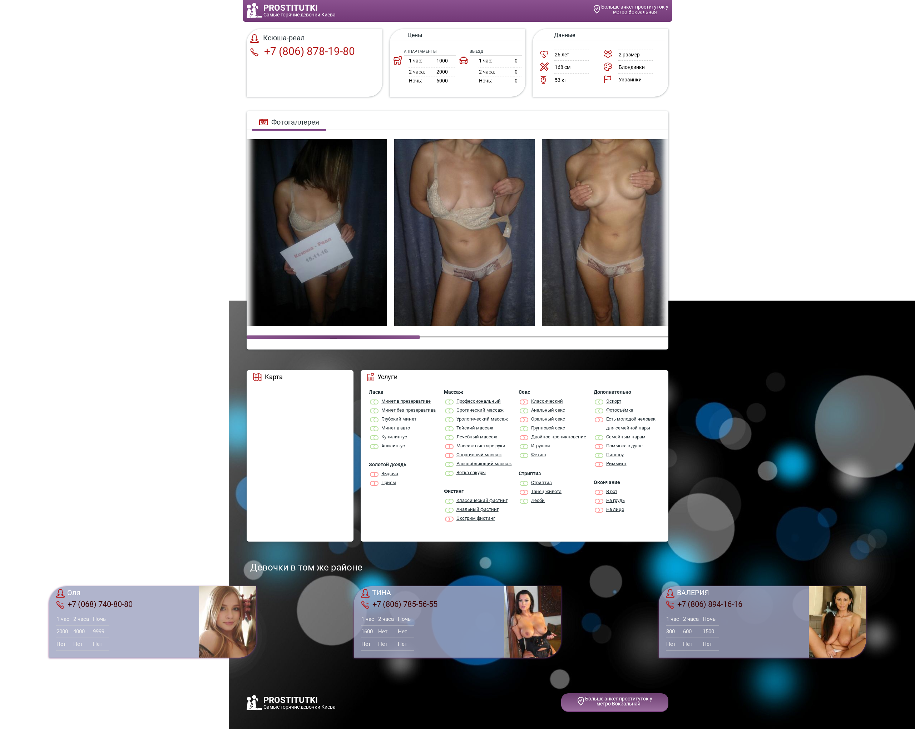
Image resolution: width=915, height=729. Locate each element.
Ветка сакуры (471, 472)
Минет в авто (395, 428)
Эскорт (613, 401)
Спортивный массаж (479, 454)
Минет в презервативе (406, 401)
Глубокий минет (398, 419)
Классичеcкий (547, 401)
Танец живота (546, 491)
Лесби (538, 500)
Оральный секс (548, 419)
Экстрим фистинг (475, 518)
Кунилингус (394, 436)
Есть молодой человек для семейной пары (631, 423)
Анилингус (393, 445)
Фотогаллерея (295, 122)
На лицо (615, 509)
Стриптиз (541, 482)
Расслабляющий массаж (484, 463)
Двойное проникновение (558, 436)
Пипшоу (615, 454)
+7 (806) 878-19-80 (308, 51)
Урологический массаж (482, 419)
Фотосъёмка (619, 410)
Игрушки (540, 445)
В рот (611, 491)
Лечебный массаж (476, 436)
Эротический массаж (480, 410)
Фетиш (538, 454)
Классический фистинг (482, 500)
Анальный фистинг (477, 509)
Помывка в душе (624, 445)
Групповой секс (548, 428)
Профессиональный (478, 401)
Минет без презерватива (408, 410)
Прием (388, 482)
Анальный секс (548, 410)
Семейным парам (626, 436)
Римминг (616, 463)
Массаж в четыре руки (480, 445)
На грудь (615, 500)
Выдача (389, 473)
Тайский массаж (474, 428)
